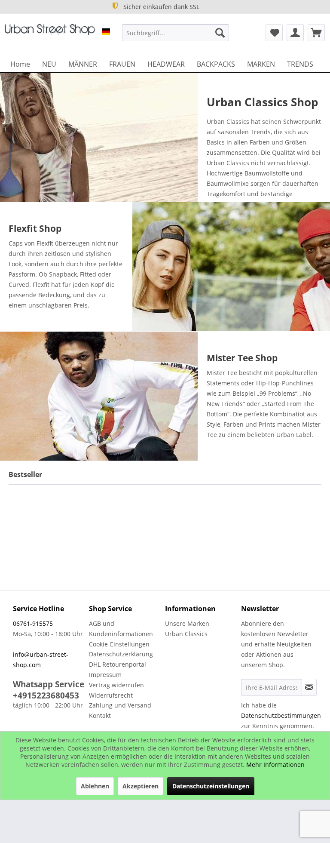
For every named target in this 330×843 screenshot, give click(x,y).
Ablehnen (95, 786)
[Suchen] (220, 32)
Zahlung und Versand (120, 705)
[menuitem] (175, 32)
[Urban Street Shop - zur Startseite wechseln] (49, 35)
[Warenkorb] (316, 32)
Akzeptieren (140, 786)
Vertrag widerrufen (116, 685)
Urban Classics (186, 634)
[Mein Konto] (295, 32)
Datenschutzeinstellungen (210, 786)
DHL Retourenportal (117, 664)
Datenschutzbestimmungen (281, 715)
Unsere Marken (187, 623)
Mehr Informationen (275, 764)
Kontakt (100, 715)
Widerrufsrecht (111, 695)
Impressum (105, 675)
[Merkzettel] (274, 32)
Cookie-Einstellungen (119, 644)
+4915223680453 (46, 695)
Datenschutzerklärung (121, 654)
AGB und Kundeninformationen (121, 628)
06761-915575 (33, 623)
